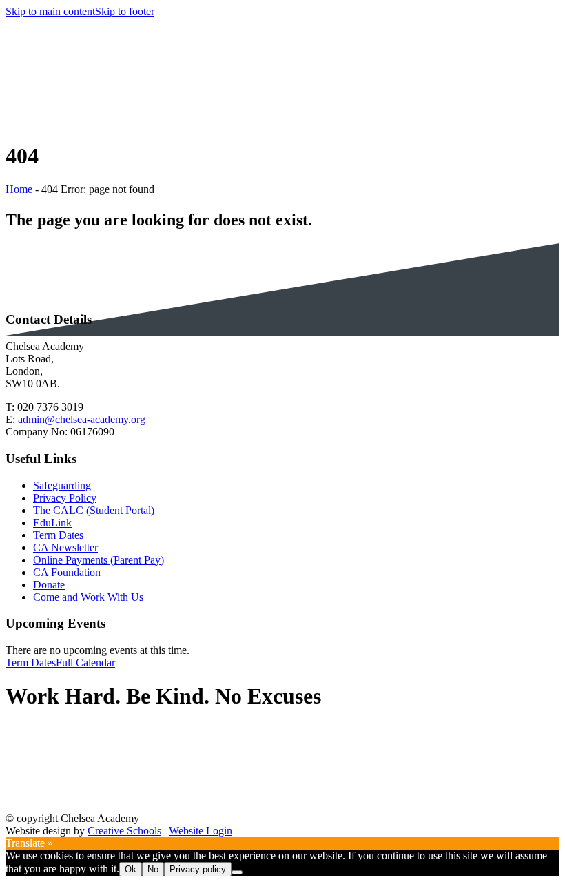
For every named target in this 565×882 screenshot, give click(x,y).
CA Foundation (67, 572)
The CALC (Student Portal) (93, 510)
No (152, 869)
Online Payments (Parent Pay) (98, 560)
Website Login (200, 831)
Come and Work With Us (88, 597)
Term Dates (58, 535)
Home (19, 189)
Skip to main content (50, 11)
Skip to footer (124, 11)
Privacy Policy (64, 498)
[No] (237, 872)
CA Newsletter (65, 547)
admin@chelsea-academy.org (81, 419)
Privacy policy (198, 869)
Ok (130, 869)
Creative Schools (124, 831)
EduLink (52, 523)
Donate (49, 585)
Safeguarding (62, 485)
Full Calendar (85, 662)
